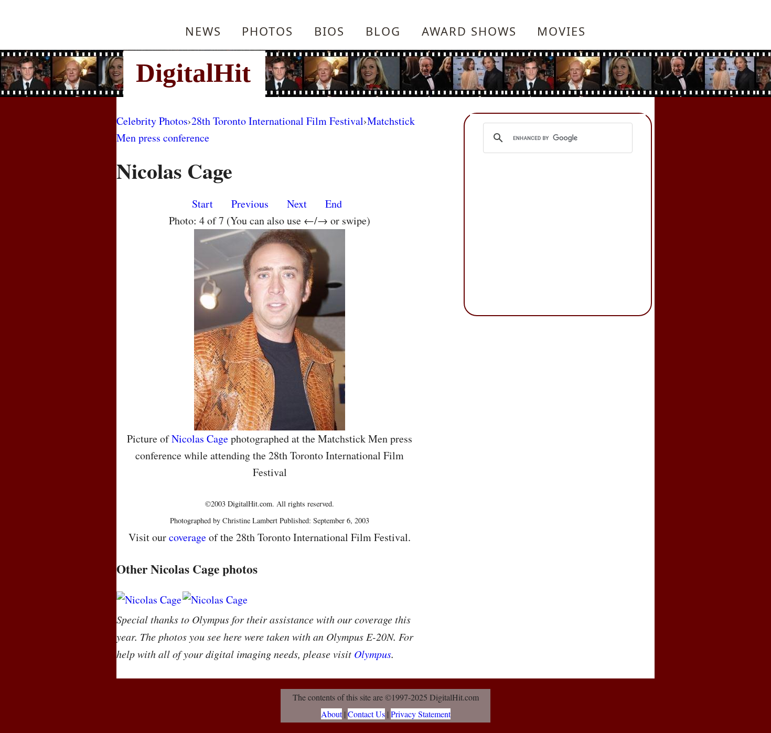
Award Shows (469, 31)
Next (297, 204)
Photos (267, 31)
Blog (383, 31)
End (333, 204)
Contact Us (366, 713)
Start (202, 204)
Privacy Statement (421, 713)
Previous (250, 204)
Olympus (372, 654)
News (203, 31)
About (331, 713)
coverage (187, 537)
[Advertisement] (456, 73)
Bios (329, 31)
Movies (561, 31)
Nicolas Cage (200, 439)
